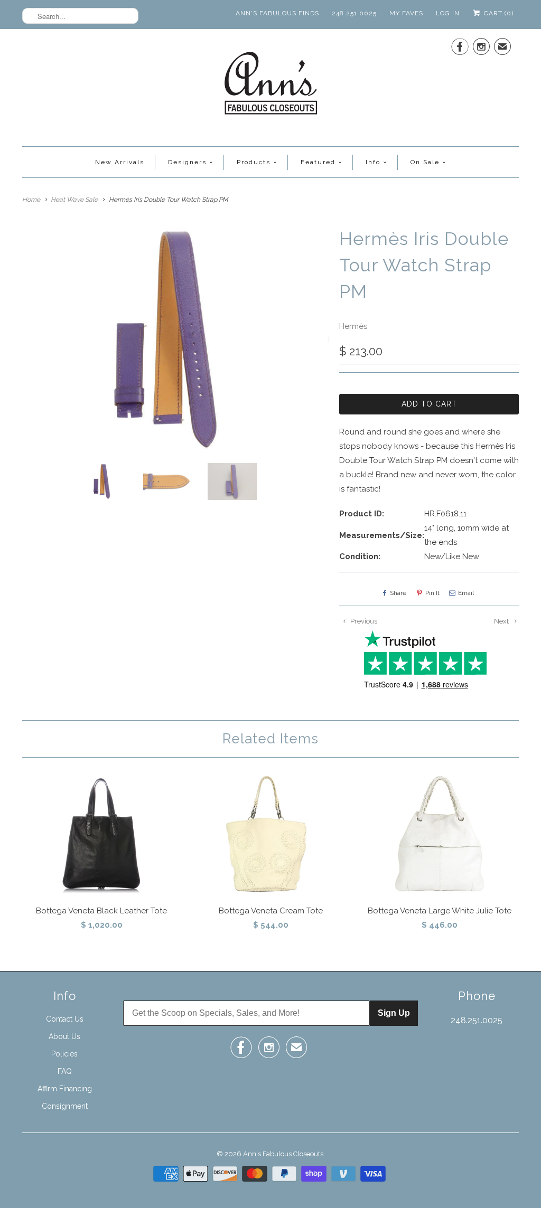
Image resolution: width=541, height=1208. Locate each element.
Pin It (432, 593)
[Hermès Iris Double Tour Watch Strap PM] (175, 340)
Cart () (498, 13)
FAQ (65, 1071)
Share (398, 593)
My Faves (406, 13)
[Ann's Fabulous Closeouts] (271, 86)
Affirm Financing (65, 1088)
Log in (448, 13)
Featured (318, 162)
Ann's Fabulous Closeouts (283, 1154)
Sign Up (394, 1012)
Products (253, 162)
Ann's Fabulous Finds (277, 13)
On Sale (425, 162)
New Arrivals (119, 162)
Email (466, 593)
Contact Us (64, 1019)
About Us (64, 1036)
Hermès (353, 326)
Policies (64, 1054)
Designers (187, 162)
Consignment (65, 1106)
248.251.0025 (354, 13)
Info (373, 162)
